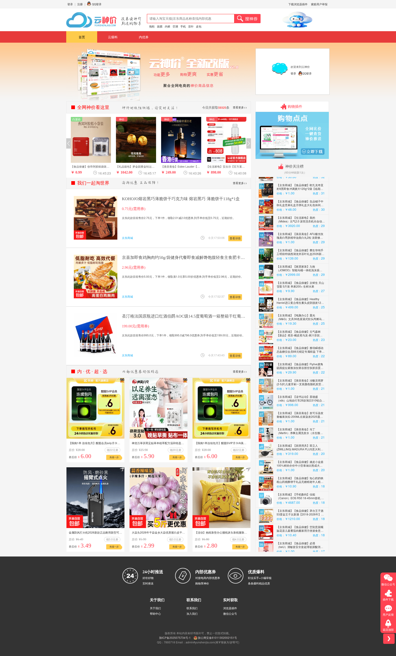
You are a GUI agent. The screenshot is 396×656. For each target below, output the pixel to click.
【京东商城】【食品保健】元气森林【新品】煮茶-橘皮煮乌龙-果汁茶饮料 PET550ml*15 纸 (299, 304)
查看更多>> (240, 107)
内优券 (143, 37)
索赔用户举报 (319, 4)
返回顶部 (388, 629)
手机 (183, 26)
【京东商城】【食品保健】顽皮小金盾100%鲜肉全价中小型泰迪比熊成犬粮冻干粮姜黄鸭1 (300, 434)
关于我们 (155, 608)
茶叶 (191, 26)
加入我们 (192, 613)
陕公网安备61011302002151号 (217, 637)
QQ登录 (97, 4)
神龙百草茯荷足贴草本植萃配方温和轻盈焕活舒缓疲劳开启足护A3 (172, 443)
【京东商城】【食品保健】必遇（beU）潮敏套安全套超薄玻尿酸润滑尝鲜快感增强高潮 (300, 516)
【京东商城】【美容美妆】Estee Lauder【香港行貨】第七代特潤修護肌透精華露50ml (300, 548)
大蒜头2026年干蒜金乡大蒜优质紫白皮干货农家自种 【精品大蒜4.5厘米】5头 (179, 532)
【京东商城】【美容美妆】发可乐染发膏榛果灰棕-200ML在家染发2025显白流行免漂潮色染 (300, 386)
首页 (82, 37)
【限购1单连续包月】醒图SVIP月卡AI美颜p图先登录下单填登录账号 (236, 443)
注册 (80, 4)
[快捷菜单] (389, 639)
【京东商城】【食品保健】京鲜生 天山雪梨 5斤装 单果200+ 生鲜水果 (300, 254)
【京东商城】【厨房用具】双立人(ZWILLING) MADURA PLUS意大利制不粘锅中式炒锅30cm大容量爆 (300, 418)
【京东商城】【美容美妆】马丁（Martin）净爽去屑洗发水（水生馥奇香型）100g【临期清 (300, 402)
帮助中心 (155, 613)
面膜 (159, 26)
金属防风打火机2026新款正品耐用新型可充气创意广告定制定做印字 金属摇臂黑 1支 (120, 532)
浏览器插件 (230, 608)
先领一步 (114, 457)
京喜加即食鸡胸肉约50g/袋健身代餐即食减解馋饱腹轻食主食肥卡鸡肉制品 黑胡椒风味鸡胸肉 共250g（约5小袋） (224, 257)
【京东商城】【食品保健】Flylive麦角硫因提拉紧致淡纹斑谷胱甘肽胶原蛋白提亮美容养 (300, 337)
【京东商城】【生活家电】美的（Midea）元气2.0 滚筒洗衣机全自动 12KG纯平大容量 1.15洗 (299, 190)
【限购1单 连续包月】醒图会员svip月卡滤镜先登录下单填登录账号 (109, 443)
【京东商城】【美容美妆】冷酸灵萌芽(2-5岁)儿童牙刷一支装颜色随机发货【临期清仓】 (300, 353)
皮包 (198, 26)
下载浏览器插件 (298, 4)
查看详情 (235, 238)
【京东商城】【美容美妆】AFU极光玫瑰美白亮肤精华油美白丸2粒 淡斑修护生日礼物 (300, 207)
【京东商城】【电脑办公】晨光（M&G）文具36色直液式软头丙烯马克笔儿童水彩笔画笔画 (300, 288)
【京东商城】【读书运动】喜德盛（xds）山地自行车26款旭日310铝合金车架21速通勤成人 (301, 369)
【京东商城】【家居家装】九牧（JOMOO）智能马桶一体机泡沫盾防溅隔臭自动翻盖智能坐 (299, 239)
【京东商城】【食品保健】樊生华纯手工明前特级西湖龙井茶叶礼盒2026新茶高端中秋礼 (300, 223)
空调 (175, 26)
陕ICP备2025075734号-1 (175, 637)
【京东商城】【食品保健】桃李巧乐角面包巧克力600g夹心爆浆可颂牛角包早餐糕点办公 (300, 532)
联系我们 (192, 608)
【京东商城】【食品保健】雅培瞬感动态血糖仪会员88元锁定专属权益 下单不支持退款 (300, 321)
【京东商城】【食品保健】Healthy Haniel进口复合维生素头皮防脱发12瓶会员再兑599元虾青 (300, 272)
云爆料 (113, 37)
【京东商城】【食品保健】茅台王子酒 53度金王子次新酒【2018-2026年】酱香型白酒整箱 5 (300, 483)
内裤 (167, 26)
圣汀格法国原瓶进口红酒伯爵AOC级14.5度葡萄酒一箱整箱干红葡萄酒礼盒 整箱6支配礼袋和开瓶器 (212, 316)
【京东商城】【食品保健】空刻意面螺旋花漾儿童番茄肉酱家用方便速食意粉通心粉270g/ (300, 500)
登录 (70, 4)
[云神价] (103, 20)
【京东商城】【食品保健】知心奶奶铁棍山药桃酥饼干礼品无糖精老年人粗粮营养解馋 (300, 451)
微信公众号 (230, 613)
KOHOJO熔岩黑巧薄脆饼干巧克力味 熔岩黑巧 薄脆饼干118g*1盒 (181, 199)
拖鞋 (152, 26)
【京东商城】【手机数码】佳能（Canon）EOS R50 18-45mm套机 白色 (300, 467)
